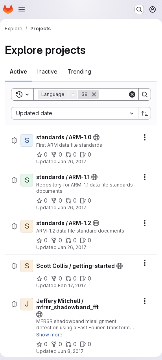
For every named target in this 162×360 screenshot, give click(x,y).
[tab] (18, 71)
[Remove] (94, 94)
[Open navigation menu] (21, 9)
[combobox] (74, 113)
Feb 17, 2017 (72, 285)
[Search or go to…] (139, 9)
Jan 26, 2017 (72, 161)
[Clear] (132, 94)
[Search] (144, 94)
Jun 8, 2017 (71, 351)
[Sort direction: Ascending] (144, 113)
